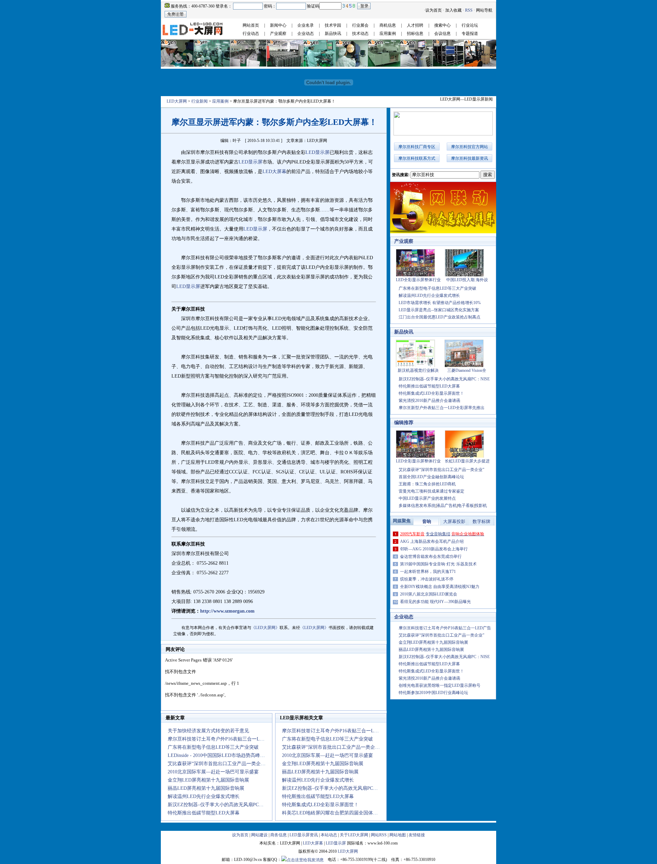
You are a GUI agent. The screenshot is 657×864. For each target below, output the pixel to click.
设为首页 (433, 10)
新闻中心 (278, 25)
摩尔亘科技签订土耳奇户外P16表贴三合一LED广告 (445, 628)
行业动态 (251, 33)
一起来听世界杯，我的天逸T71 (428, 571)
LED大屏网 (177, 101)
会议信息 (442, 33)
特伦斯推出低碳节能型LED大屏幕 (204, 812)
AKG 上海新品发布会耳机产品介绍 (432, 541)
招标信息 (415, 33)
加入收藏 (453, 10)
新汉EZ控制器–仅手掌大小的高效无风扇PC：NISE (444, 379)
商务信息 (278, 835)
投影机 (481, 505)
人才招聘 (415, 25)
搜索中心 (442, 25)
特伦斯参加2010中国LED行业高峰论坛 (433, 692)
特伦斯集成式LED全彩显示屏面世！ (320, 804)
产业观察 (278, 33)
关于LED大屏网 (354, 835)
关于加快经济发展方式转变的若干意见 (208, 730)
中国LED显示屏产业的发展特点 (427, 498)
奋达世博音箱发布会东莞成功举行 (431, 556)
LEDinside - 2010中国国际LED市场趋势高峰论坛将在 (223, 755)
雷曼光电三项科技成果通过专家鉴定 (431, 491)
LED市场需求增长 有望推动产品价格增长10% (440, 302)
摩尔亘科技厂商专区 (416, 146)
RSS (469, 10)
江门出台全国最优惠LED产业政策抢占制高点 (439, 317)
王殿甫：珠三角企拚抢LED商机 (427, 484)
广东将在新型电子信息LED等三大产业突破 (213, 747)
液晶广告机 (446, 505)
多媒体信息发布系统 (417, 505)
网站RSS (379, 835)
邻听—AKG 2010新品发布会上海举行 (434, 549)
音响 (426, 521)
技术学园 (333, 25)
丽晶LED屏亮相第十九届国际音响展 (206, 788)
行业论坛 (470, 25)
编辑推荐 (403, 422)
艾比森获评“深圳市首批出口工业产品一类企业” (218, 763)
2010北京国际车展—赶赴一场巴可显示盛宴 (213, 771)
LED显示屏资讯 (303, 835)
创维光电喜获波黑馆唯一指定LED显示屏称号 (439, 685)
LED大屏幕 (274, 171)
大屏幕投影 (454, 521)
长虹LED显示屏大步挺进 (467, 461)
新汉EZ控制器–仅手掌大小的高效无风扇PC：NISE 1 (223, 804)
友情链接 (417, 835)
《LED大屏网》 (265, 627)
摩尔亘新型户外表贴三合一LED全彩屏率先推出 (442, 407)
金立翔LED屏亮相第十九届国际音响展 (208, 780)
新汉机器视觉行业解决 (418, 370)
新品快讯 (333, 33)
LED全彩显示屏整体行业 (418, 279)
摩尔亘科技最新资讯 (469, 158)
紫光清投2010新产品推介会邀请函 (429, 400)
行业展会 (360, 25)
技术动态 (360, 33)
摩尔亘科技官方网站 (469, 146)
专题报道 (470, 33)
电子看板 (466, 505)
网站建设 (259, 835)
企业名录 (305, 25)
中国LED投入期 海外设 (467, 279)
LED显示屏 (318, 152)
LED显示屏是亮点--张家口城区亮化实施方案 (439, 309)
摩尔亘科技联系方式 (416, 158)
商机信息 (387, 25)
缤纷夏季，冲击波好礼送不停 (426, 579)
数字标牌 (481, 521)
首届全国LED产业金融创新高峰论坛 (431, 476)
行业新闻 (199, 101)
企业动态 (305, 33)
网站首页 (251, 25)
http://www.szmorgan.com (227, 611)
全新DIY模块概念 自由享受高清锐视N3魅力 (439, 586)
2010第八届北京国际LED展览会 (428, 594)
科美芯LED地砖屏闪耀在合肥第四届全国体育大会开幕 (339, 812)
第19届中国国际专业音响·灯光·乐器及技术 (438, 564)
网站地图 (397, 835)
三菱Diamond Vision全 (466, 370)
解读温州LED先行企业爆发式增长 (204, 796)
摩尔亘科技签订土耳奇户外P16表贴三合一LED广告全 (224, 739)
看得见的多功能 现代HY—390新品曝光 (435, 601)
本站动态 (329, 835)
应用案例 (387, 33)
